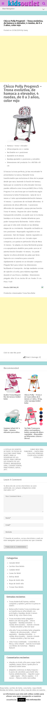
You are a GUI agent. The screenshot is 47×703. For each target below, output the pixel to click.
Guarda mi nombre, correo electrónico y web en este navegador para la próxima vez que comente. (23, 539)
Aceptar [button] (21, 700)
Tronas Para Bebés (16, 587)
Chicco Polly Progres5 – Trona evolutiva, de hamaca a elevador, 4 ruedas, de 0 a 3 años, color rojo (23, 93)
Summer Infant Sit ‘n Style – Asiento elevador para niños (12, 430)
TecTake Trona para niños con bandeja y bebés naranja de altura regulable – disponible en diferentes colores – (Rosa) (33, 433)
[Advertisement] (23, 59)
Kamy (26, 30)
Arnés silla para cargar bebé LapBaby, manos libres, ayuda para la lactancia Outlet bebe (24, 664)
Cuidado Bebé (14, 570)
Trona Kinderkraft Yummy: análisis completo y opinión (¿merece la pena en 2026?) (24, 604)
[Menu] (3, 3)
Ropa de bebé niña (16, 580)
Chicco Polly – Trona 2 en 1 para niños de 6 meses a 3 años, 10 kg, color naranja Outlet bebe (33, 399)
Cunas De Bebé (15, 573)
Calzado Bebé (14, 563)
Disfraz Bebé (14, 577)
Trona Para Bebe (28, 293)
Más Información (33, 700)
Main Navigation (8, 9)
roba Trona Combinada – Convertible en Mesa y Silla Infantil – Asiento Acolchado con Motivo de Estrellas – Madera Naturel (24, 645)
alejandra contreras (16, 670)
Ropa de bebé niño (16, 584)
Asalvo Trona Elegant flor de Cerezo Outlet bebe (12, 397)
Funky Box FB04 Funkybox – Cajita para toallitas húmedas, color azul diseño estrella (33, 453)
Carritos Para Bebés (16, 566)
